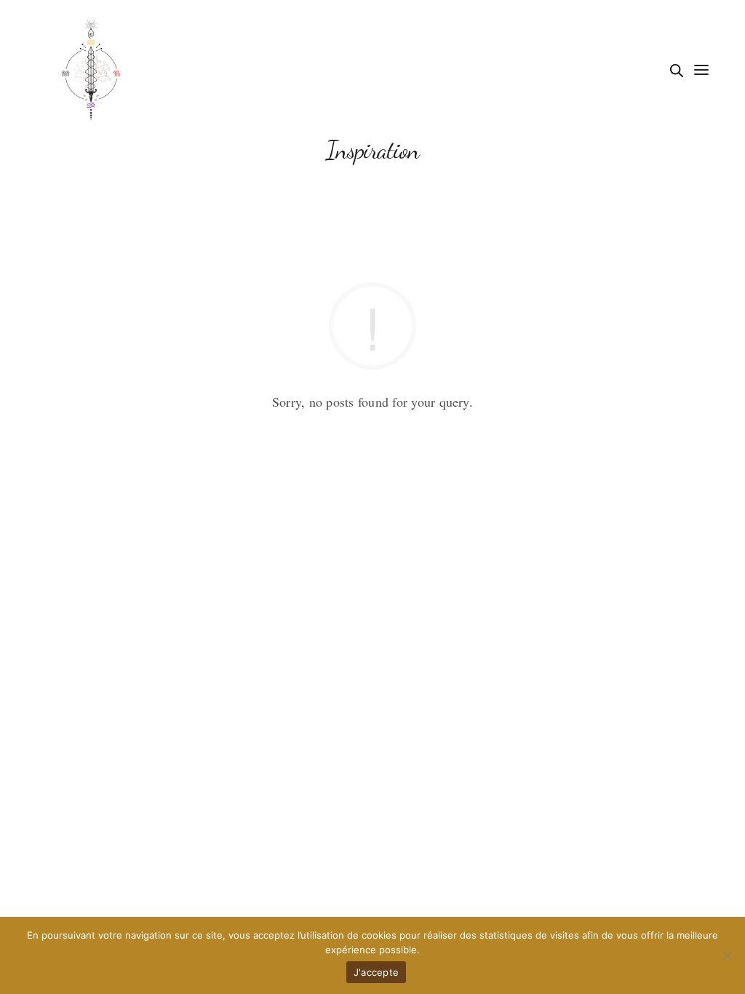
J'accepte (376, 972)
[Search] (676, 70)
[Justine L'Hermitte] (91, 69)
